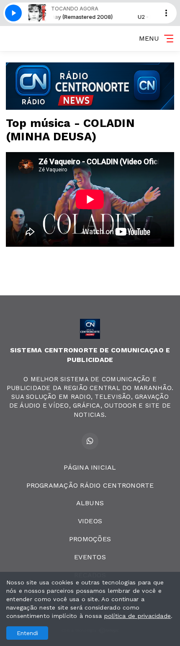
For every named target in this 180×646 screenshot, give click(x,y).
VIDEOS (90, 521)
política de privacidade (137, 615)
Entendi (27, 633)
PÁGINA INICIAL (90, 467)
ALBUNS (90, 503)
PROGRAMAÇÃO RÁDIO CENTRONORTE (90, 485)
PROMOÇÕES (90, 539)
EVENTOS (90, 557)
